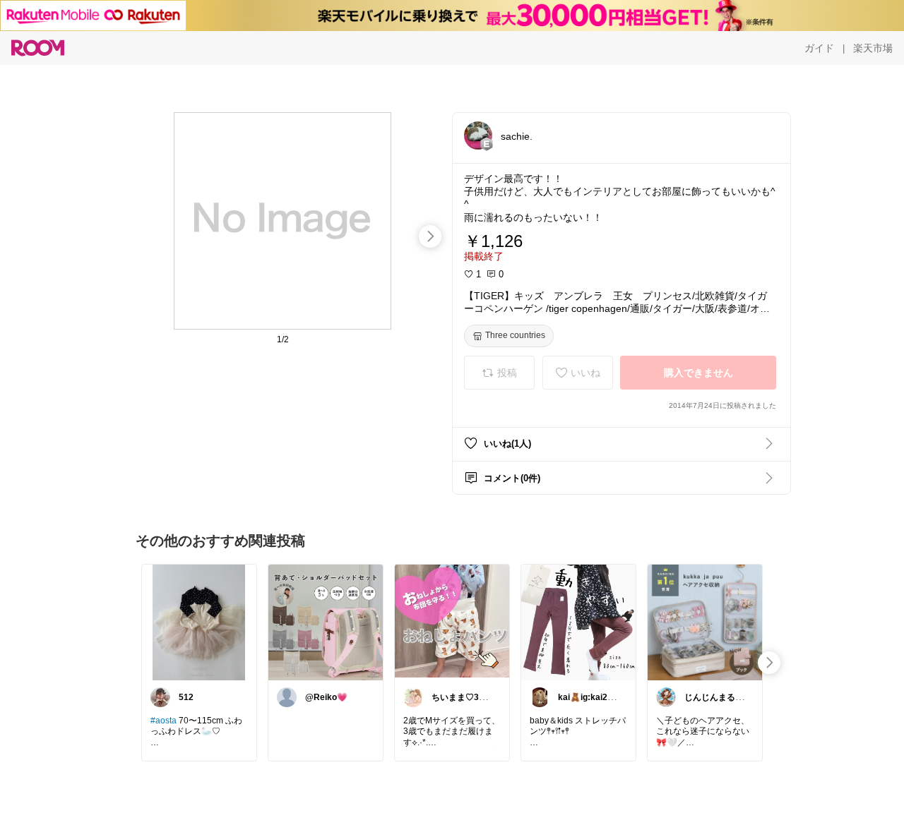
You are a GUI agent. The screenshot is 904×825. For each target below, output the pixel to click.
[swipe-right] (430, 236)
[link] (199, 622)
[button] (478, 135)
